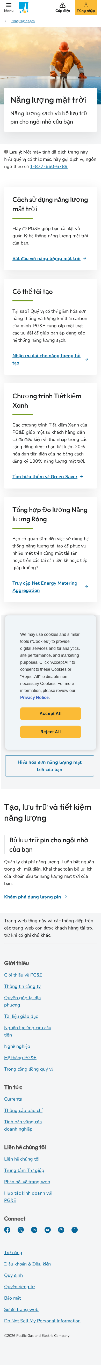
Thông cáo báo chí (23, 1110)
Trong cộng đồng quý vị (28, 1069)
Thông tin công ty (22, 986)
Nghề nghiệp (17, 1046)
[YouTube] (47, 1230)
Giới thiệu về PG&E (23, 975)
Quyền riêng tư (19, 1287)
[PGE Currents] (74, 1230)
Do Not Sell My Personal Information (42, 1321)
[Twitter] (21, 1230)
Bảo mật (12, 1298)
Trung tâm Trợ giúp (24, 1170)
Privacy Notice (34, 697)
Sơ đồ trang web (21, 1309)
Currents (13, 1099)
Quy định (13, 1275)
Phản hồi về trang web (27, 1182)
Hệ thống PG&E (20, 1058)
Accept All (51, 713)
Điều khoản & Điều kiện (27, 1264)
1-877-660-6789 (49, 166)
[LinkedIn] (34, 1230)
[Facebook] (7, 1230)
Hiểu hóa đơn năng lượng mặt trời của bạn (50, 766)
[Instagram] (61, 1230)
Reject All (50, 731)
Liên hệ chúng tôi (21, 1159)
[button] (9, 7)
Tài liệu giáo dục (21, 1016)
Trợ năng (13, 1252)
